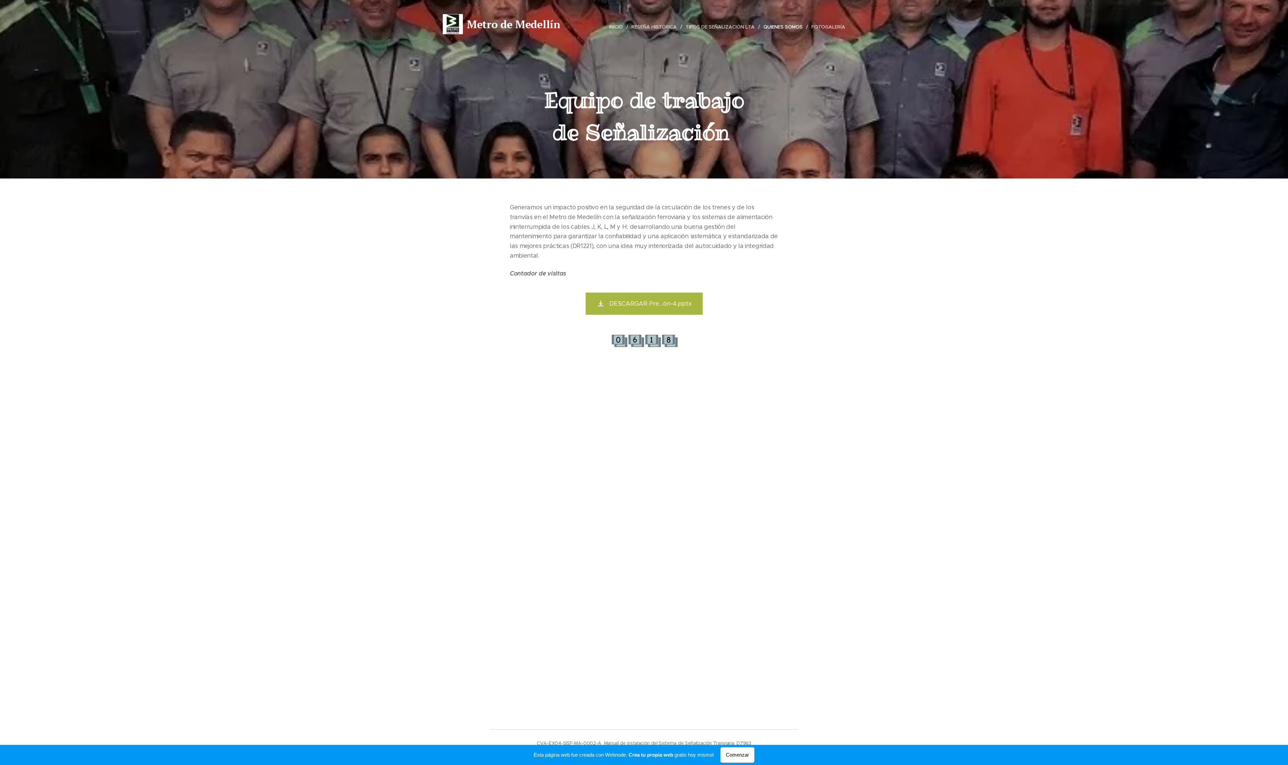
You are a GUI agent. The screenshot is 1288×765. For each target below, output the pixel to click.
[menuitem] (617, 26)
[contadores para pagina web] (644, 346)
